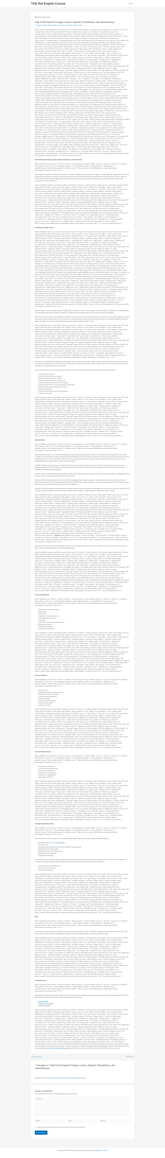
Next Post (130, 1056)
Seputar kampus (52, 25)
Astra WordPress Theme (99, 1150)
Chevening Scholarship (46, 1003)
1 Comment (38, 25)
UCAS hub (61, 842)
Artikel (131, 3)
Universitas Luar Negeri (65, 25)
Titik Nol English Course (48, 3)
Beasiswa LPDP (43, 1001)
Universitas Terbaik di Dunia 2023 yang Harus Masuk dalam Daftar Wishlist (63, 1078)
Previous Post (36, 1056)
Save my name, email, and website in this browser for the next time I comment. (61, 1127)
